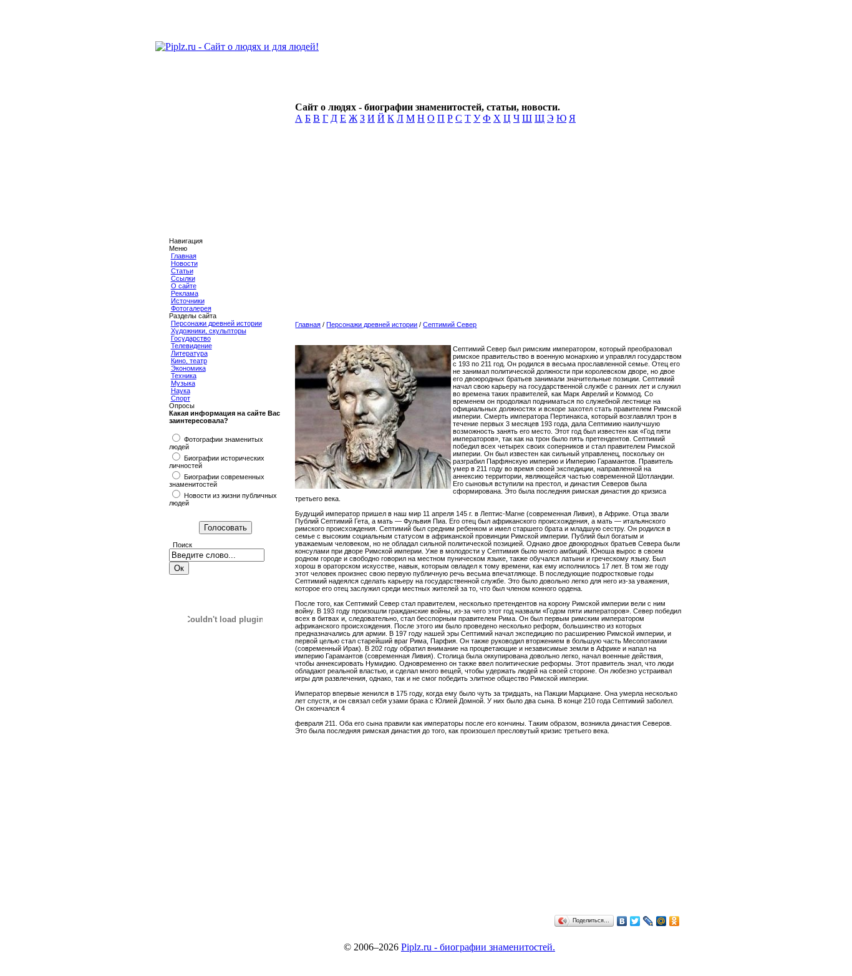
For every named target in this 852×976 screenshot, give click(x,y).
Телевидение (191, 345)
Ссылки (183, 278)
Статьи (182, 271)
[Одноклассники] (674, 921)
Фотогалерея (191, 308)
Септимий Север (450, 324)
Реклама (184, 293)
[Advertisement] (486, 226)
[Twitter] (635, 921)
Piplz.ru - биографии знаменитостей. (478, 947)
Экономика (188, 368)
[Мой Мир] (661, 921)
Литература (189, 353)
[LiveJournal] (648, 921)
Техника (183, 375)
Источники (188, 301)
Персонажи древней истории (216, 323)
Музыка (183, 383)
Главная (183, 256)
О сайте (183, 286)
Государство (191, 338)
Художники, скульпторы (208, 330)
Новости (184, 263)
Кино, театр (189, 360)
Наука (180, 390)
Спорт (180, 398)
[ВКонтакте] (622, 921)
